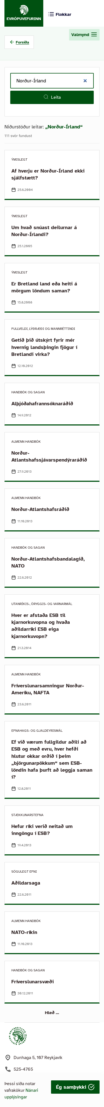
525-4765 (23, 1069)
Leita (56, 97)
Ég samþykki (72, 1087)
